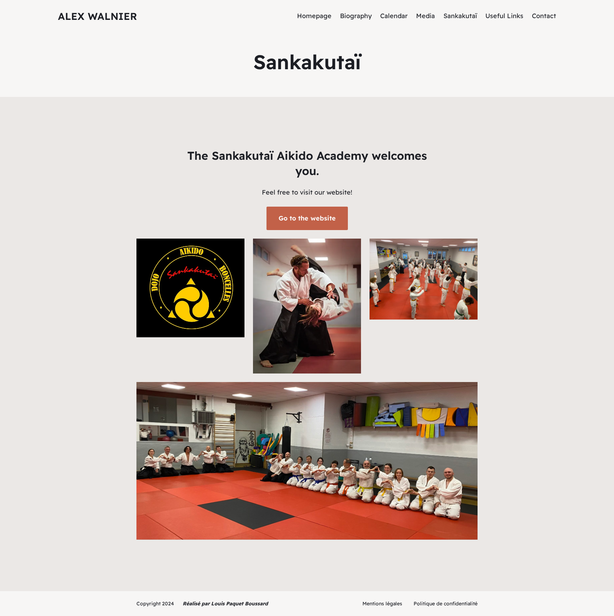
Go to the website (307, 218)
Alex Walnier (97, 16)
